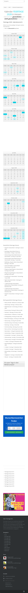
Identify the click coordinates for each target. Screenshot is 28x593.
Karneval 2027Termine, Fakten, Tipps (11, 567)
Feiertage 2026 (7, 539)
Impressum (6, 550)
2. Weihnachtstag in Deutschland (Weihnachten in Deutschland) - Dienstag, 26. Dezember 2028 (14, 290)
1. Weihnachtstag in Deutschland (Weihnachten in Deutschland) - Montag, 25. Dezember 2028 (14, 285)
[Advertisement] (14, 137)
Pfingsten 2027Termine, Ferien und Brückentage (14, 557)
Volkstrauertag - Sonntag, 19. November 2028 (14, 337)
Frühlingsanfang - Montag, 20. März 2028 (13, 316)
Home (5, 534)
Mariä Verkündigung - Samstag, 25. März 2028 (14, 318)
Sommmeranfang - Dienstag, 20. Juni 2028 (13, 327)
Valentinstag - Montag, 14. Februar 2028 (13, 304)
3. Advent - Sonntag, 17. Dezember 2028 (13, 349)
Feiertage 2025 (7, 538)
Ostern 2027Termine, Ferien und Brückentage (14, 562)
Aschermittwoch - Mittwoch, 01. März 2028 (14, 314)
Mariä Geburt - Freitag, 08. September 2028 (14, 331)
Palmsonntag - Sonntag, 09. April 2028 (13, 320)
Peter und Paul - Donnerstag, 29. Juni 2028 (13, 329)
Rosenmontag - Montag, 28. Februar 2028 (13, 310)
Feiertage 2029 (7, 544)
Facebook (24, 591)
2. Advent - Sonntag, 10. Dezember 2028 (13, 347)
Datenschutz (6, 549)
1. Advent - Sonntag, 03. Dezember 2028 (13, 341)
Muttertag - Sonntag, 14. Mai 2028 (12, 324)
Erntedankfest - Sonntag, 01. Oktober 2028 (14, 335)
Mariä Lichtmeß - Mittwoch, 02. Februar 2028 (14, 302)
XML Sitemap (7, 547)
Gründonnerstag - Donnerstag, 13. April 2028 (14, 322)
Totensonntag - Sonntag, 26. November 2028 (14, 339)
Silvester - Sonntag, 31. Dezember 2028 (13, 357)
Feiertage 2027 (7, 541)
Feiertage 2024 (7, 536)
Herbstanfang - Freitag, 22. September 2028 (14, 333)
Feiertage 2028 (7, 542)
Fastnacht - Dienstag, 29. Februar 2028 (13, 312)
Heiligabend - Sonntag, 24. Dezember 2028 (13, 355)
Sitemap (6, 545)
